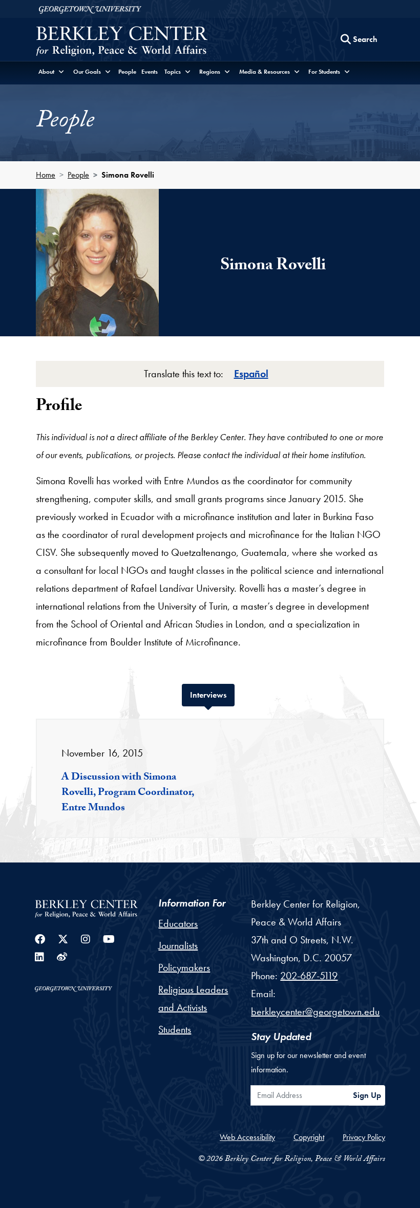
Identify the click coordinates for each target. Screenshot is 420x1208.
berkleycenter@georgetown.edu (315, 1011)
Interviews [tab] (212, 694)
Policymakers (184, 967)
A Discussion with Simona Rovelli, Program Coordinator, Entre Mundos (127, 793)
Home (45, 174)
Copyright (308, 1137)
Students (174, 1029)
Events (149, 72)
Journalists (178, 945)
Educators (178, 923)
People (127, 72)
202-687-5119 (309, 975)
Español (251, 373)
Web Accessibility (247, 1137)
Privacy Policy (364, 1137)
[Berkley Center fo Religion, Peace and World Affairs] (121, 42)
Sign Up (367, 1095)
